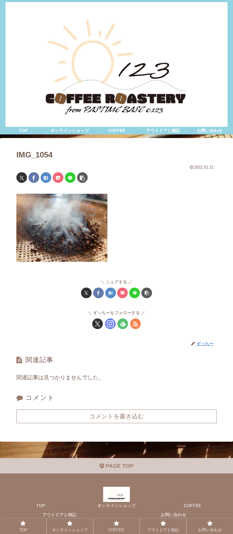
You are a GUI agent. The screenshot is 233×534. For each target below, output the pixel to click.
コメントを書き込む (116, 416)
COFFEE (192, 505)
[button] (82, 177)
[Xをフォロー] (97, 323)
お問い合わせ (173, 514)
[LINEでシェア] (70, 177)
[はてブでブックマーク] (46, 177)
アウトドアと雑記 (59, 514)
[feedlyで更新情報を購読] (122, 323)
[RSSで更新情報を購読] (135, 323)
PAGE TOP (118, 466)
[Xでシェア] (21, 177)
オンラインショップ (116, 505)
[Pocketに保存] (58, 177)
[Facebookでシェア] (34, 177)
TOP (40, 505)
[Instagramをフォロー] (110, 323)
